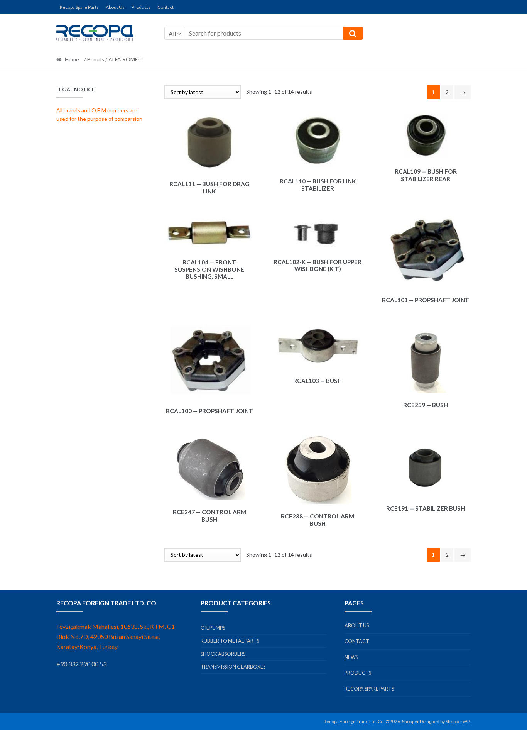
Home (72, 59)
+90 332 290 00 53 (81, 663)
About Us (115, 7)
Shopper (410, 721)
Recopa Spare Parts (79, 7)
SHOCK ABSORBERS (223, 654)
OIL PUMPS (213, 628)
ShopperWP (458, 721)
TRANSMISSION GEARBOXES (233, 667)
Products (141, 7)
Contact (165, 7)
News (351, 657)
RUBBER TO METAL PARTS (230, 641)
